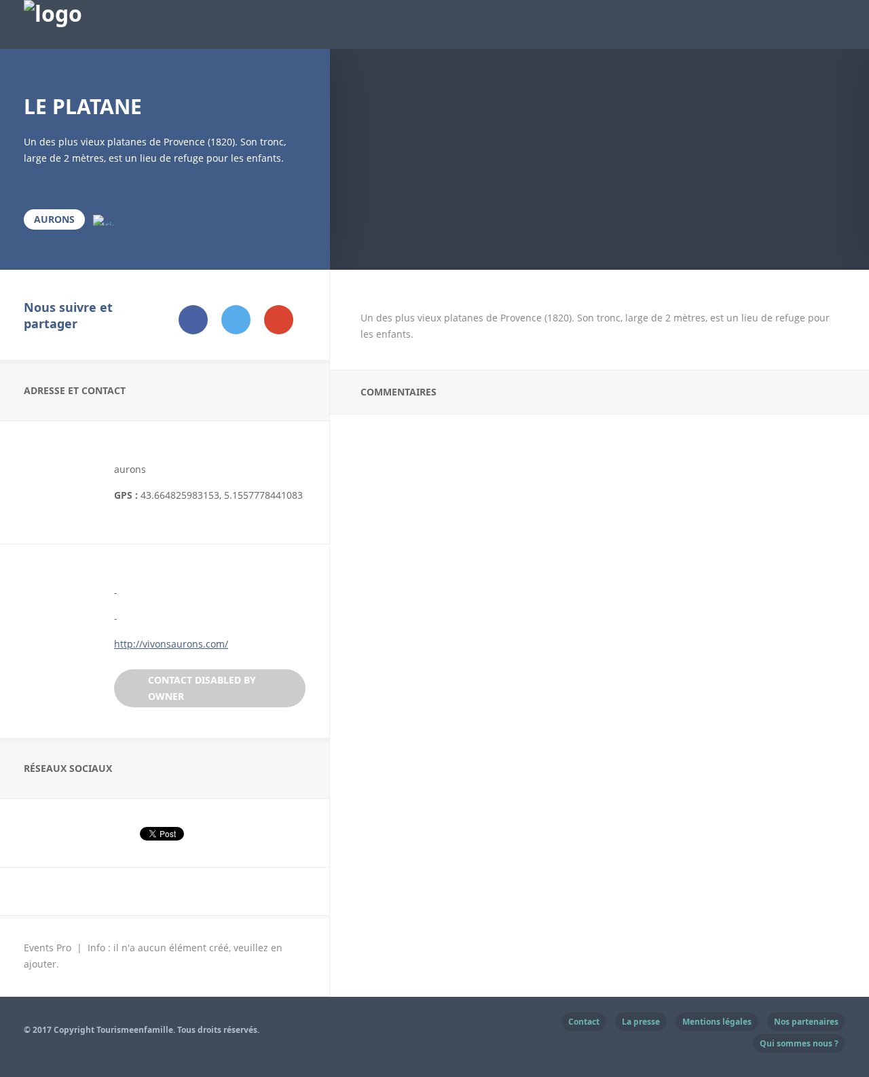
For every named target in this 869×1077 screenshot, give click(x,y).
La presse (641, 1021)
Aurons (54, 219)
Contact (583, 1021)
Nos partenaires (806, 1021)
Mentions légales (717, 1021)
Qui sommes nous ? (799, 1043)
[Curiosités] (103, 219)
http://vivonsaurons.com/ (171, 643)
